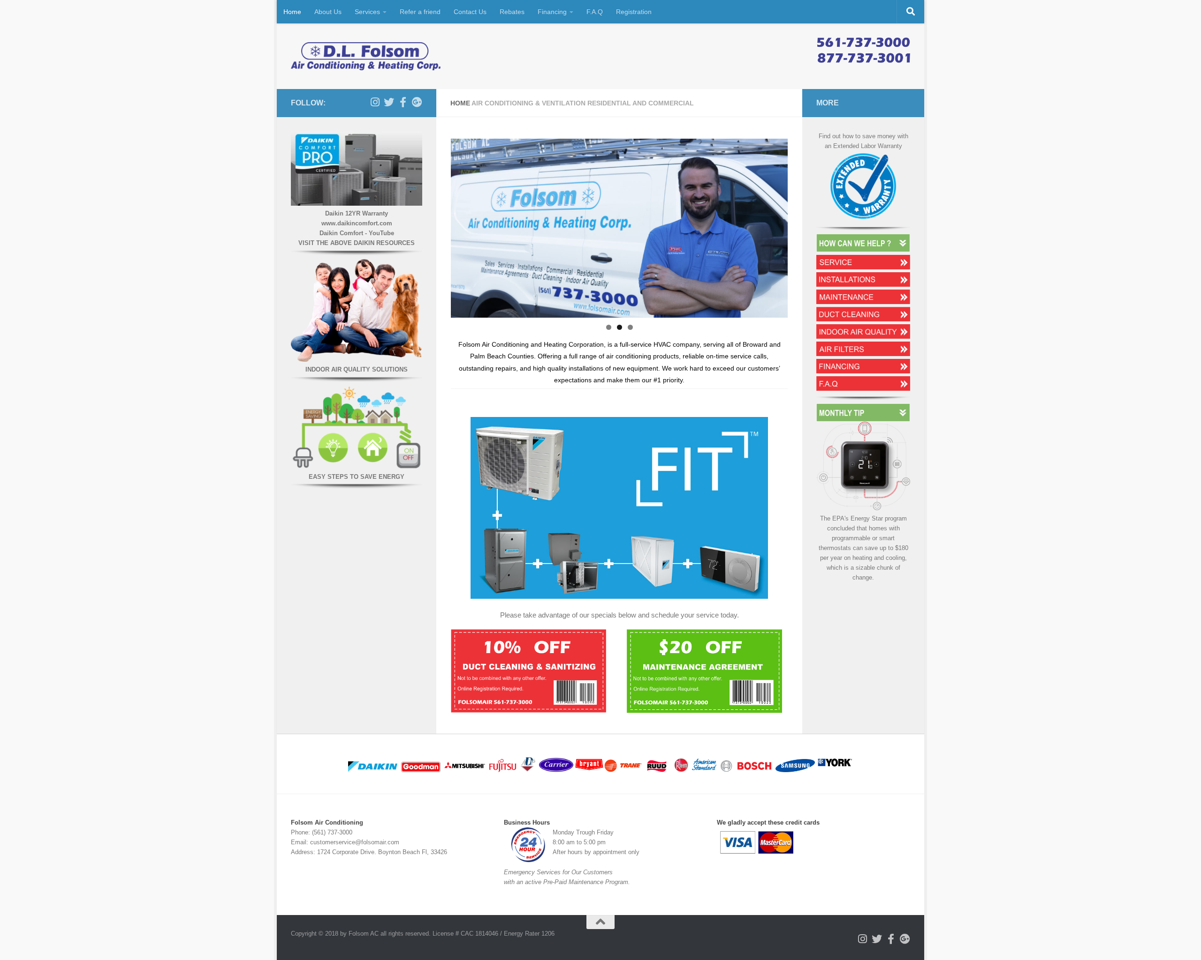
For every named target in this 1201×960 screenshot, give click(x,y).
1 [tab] (608, 327)
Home (292, 11)
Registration (634, 11)
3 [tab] (630, 327)
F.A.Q (594, 11)
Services (367, 11)
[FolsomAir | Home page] (366, 56)
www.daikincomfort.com (356, 223)
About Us (328, 11)
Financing (552, 11)
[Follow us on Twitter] (389, 102)
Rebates (512, 11)
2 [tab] (619, 327)
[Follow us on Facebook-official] (403, 102)
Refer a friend (420, 11)
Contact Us (470, 11)
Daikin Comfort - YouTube (356, 233)
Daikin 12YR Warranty (356, 213)
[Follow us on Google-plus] (417, 102)
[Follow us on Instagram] (375, 102)
